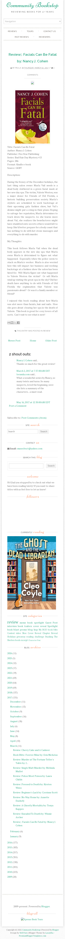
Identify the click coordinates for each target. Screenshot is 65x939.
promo (23, 629)
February (15, 831)
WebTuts (24, 933)
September (16, 716)
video (18, 633)
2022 (9, 672)
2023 (9, 668)
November (15, 706)
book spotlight (35, 622)
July (12, 726)
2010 (9, 871)
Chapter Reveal (50, 633)
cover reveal (39, 626)
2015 (9, 847)
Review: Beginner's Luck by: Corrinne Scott (35, 792)
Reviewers (44, 37)
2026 (9, 653)
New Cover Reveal (31, 633)
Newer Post (14, 340)
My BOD (43, 629)
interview (12, 626)
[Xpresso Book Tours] (32, 919)
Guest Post (51, 622)
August (14, 721)
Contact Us (50, 31)
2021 (9, 677)
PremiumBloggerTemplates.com (32, 936)
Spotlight (53, 626)
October (14, 711)
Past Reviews (22, 37)
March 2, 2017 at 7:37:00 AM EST (33, 370)
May (12, 736)
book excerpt (21, 640)
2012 (9, 862)
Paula (18, 68)
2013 (9, 857)
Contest (11, 633)
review (46, 331)
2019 (9, 687)
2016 (9, 842)
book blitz (53, 629)
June (12, 731)
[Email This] (8, 322)
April (13, 740)
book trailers (25, 626)
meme (23, 622)
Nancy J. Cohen (24, 360)
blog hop (33, 629)
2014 (9, 852)
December (15, 701)
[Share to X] (15, 322)
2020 (9, 682)
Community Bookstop (32, 5)
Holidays (11, 636)
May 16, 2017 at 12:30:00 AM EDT (33, 402)
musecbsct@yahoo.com (29, 448)
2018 (9, 692)
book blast (13, 629)
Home (33, 340)
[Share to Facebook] (18, 322)
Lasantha (49, 933)
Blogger (45, 906)
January (14, 836)
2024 (9, 663)
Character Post (34, 640)
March (13, 745)
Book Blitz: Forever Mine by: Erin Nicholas (35, 754)
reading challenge (35, 636)
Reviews (12, 31)
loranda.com (23, 374)
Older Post (51, 340)
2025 (9, 658)
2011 (9, 866)
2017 (9, 697)
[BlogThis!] (12, 322)
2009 (9, 876)
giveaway (20, 636)
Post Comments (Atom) (34, 417)
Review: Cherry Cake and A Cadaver (31, 750)
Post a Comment (17, 405)
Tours (30, 31)
